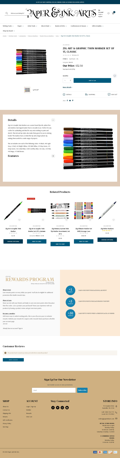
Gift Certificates (7, 420)
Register (100, 16)
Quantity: (65, 76)
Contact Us (6, 410)
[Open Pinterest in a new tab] (57, 407)
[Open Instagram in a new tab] (62, 407)
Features (13, 156)
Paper (20, 26)
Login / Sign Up (31, 406)
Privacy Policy (7, 423)
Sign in (21, 328)
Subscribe (82, 390)
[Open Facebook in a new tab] (53, 407)
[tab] (87, 178)
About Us (6, 406)
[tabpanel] (88, 148)
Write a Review (13, 360)
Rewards (29, 413)
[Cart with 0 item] (113, 13)
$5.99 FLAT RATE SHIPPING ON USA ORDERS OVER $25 (60, 2)
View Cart (29, 417)
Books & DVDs (60, 26)
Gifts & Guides (97, 26)
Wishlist (28, 410)
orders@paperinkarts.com (106, 419)
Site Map (5, 427)
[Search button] (7, 13)
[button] (114, 75)
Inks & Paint (45, 26)
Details (12, 120)
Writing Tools (7, 26)
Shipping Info (7, 413)
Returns (5, 417)
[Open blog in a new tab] (67, 407)
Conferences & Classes (78, 26)
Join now (5, 324)
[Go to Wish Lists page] (109, 13)
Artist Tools (32, 26)
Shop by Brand (8, 31)
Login (99, 14)
